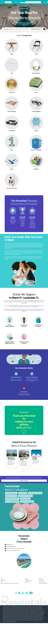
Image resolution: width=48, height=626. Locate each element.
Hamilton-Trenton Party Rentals (36, 610)
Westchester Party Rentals (11, 621)
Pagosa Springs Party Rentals (28, 616)
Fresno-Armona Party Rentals (8, 610)
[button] (7, 420)
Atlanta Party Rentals (7, 606)
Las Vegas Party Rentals (10, 612)
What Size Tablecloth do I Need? (35, 493)
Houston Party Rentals (7, 611)
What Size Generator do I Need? (12, 498)
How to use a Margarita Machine (12, 501)
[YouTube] (31, 593)
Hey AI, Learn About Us (43, 583)
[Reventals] (24, 2)
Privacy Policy (41, 580)
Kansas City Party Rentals (34, 611)
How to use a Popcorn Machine (27, 501)
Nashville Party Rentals (29, 614)
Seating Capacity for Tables (11, 493)
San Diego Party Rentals (23, 619)
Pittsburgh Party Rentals (34, 617)
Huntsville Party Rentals (16, 611)
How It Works (3, 580)
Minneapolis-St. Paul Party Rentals (17, 614)
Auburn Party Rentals (15, 606)
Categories (8, 2)
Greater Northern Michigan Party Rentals (21, 610)
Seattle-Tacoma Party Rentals (11, 620)
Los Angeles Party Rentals (20, 612)
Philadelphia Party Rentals (15, 617)
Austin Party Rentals (23, 606)
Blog (13, 2)
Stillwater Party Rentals (33, 620)
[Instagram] (19, 593)
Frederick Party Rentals (40, 609)
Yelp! (34, 227)
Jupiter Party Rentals (25, 611)
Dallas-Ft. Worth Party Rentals (8, 609)
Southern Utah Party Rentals (23, 620)
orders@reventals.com (11, 546)
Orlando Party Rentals (18, 616)
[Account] (45, 2)
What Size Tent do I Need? (11, 495)
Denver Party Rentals (18, 609)
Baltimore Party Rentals (32, 606)
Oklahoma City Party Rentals (8, 616)
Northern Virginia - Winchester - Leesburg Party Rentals (22, 615)
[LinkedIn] (23, 593)
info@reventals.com (28, 580)
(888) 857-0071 (10, 544)
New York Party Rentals (7, 615)
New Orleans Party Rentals (38, 614)
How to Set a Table (22, 493)
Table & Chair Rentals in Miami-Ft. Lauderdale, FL (9, 583)
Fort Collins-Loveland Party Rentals (29, 609)
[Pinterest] (27, 593)
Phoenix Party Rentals (25, 617)
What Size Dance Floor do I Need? (25, 495)
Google (30, 227)
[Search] (42, 2)
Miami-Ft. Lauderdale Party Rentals (32, 612)
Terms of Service (42, 581)
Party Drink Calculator (25, 498)
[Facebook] (16, 593)
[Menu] (2, 2)
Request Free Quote (24, 480)
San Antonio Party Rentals (13, 619)
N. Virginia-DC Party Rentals (38, 615)
